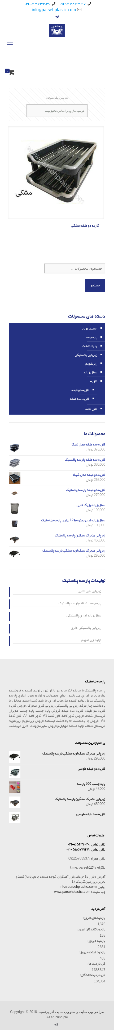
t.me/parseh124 (82, 867)
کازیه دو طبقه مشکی (85, 225)
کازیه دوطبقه (80, 389)
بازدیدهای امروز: (94, 917)
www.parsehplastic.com (72, 891)
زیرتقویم (91, 363)
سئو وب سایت (65, 1012)
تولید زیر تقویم (91, 640)
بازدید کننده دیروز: (92, 952)
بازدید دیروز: (96, 940)
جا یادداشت (89, 346)
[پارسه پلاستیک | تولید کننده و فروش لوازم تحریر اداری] (57, 42)
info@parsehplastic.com (54, 10)
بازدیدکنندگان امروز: (91, 929)
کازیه (93, 381)
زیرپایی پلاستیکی (86, 354)
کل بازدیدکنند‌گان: (92, 975)
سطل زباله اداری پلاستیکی (84, 616)
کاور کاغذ (91, 408)
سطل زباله (90, 372)
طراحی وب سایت (91, 1012)
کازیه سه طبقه (79, 398)
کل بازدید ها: (96, 963)
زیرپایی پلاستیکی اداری (86, 628)
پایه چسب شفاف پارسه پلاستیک (80, 604)
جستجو (95, 285)
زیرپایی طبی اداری (89, 591)
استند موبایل (88, 328)
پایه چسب (90, 337)
